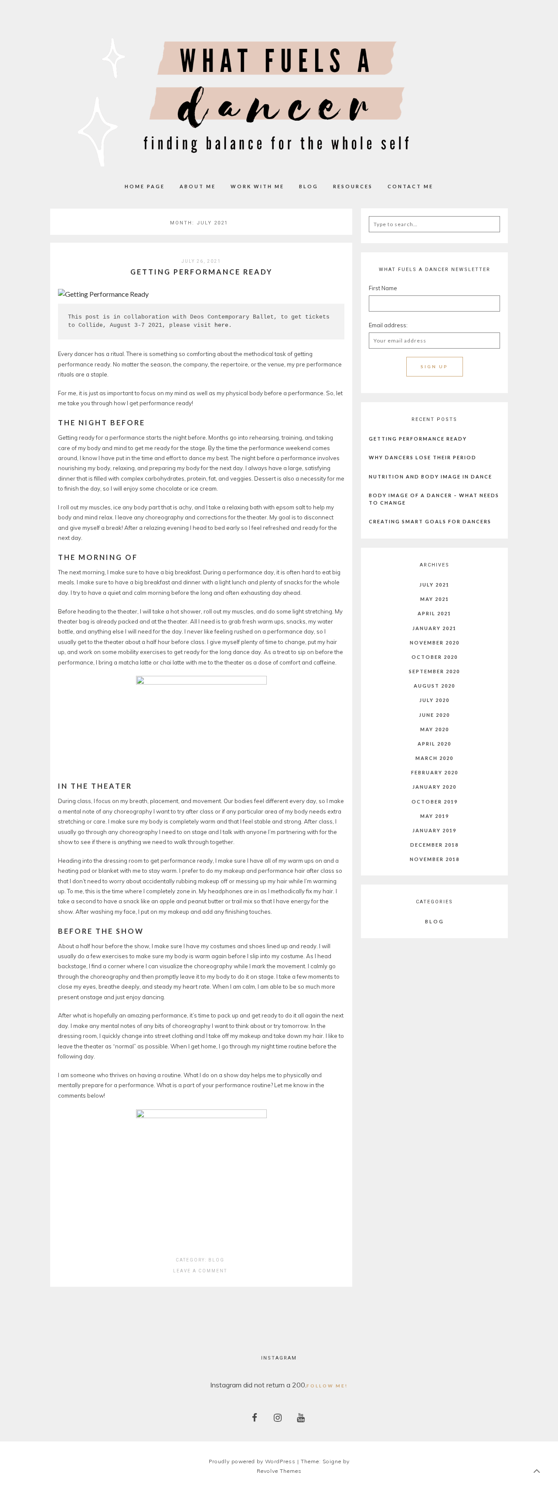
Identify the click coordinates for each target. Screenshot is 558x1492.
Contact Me (410, 186)
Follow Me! (327, 1385)
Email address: (388, 325)
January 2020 (434, 787)
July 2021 (434, 584)
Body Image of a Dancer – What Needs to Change (434, 498)
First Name (383, 288)
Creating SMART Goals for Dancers (430, 521)
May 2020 (434, 729)
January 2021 (434, 628)
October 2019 (435, 801)
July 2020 (434, 700)
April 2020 (434, 743)
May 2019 (434, 816)
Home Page (145, 186)
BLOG (308, 186)
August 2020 (434, 685)
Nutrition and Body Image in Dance (430, 476)
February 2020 (434, 772)
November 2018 (434, 859)
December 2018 (434, 845)
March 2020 (434, 758)
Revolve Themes (279, 1471)
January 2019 (434, 830)
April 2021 (434, 613)
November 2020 (434, 642)
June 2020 (434, 715)
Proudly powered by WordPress (252, 1461)
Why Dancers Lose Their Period (422, 457)
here (221, 325)
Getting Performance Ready (201, 272)
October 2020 (435, 657)
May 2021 (434, 599)
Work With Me (257, 186)
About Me (198, 186)
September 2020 (434, 671)
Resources (353, 186)
